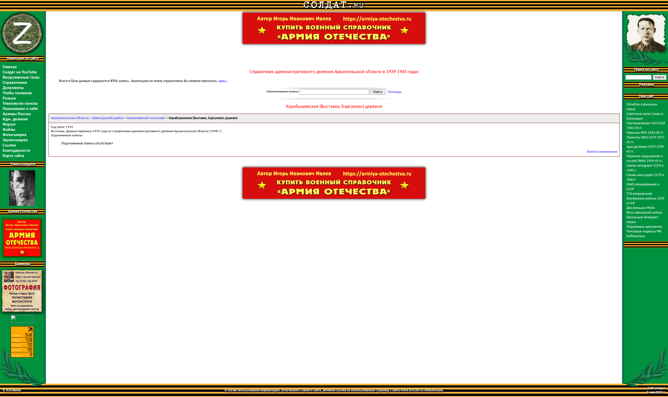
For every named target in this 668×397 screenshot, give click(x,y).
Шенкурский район (108, 118)
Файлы (9, 130)
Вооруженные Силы (21, 77)
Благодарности (16, 151)
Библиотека (636, 236)
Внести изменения (602, 152)
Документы (13, 88)
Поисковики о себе (20, 109)
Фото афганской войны (644, 213)
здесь (222, 81)
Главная (10, 67)
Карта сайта (13, 156)
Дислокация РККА (641, 208)
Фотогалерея (14, 135)
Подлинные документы (644, 227)
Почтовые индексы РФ (644, 231)
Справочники (15, 83)
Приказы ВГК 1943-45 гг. (645, 133)
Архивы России (17, 114)
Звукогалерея (15, 140)
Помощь (395, 92)
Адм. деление (15, 119)
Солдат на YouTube (20, 72)
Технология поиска (20, 104)
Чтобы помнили (17, 93)
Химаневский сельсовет (146, 118)
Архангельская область (70, 118)
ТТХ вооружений (639, 194)
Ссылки (9, 145)
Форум (9, 124)
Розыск (9, 98)
